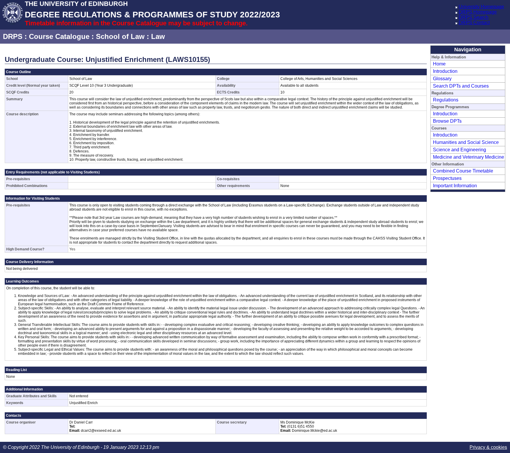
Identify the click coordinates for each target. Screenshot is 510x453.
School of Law (120, 36)
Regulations (445, 99)
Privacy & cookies (488, 447)
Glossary (442, 78)
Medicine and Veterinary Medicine (468, 157)
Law (158, 36)
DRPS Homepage (478, 11)
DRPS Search (473, 17)
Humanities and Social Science (466, 142)
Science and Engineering (459, 149)
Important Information (455, 185)
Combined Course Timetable (463, 170)
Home (439, 63)
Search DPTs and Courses (461, 85)
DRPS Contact (474, 22)
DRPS (12, 36)
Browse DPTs (447, 121)
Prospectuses (447, 178)
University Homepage (481, 6)
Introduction (445, 71)
